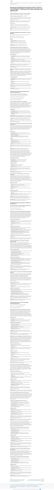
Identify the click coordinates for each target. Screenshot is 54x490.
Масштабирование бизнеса (35, 486)
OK (40, 489)
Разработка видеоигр (35, 485)
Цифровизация (17, 485)
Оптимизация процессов (28, 486)
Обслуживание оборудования (13, 486)
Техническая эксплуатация (29, 485)
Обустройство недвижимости (21, 486)
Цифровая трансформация (23, 485)
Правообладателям (12, 485)
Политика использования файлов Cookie (30, 484)
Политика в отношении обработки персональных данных (18, 484)
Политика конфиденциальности (40, 484)
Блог (10, 484)
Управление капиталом (12, 487)
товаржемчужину (18, 264)
